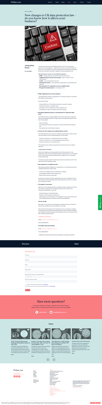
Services (50, 2)
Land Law (52, 376)
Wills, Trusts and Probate (55, 381)
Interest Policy (52, 394)
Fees (50, 387)
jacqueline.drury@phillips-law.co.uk (49, 219)
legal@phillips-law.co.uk (60, 312)
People (57, 2)
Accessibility (52, 392)
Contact (89, 2)
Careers (63, 2)
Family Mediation (53, 382)
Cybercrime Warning (53, 393)
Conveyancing (53, 375)
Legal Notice (52, 395)
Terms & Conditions (53, 386)
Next (76, 244)
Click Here (68, 403)
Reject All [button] (98, 402)
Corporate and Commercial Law (56, 371)
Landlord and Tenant (54, 377)
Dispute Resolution (54, 379)
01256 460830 (43, 312)
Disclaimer (51, 391)
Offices (81, 2)
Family (51, 380)
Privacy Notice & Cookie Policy (55, 390)
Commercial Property (54, 372)
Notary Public (52, 384)
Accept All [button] (93, 402)
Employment (52, 373)
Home (26, 11)
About (74, 2)
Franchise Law (53, 383)
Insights (69, 2)
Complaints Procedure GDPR (54, 389)
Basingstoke (36, 380)
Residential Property (54, 374)
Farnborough (36, 381)
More (12, 354)
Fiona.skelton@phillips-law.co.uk (49, 228)
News (34, 374)
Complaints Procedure (53, 388)
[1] (52, 68)
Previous (25, 244)
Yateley (34, 382)
